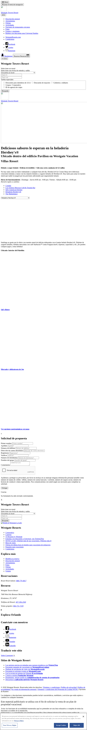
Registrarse (8, 56)
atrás (3, 15)
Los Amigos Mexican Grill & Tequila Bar (20, 188)
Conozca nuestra (19, 675)
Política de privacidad (69, 687)
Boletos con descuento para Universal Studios (21, 33)
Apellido (4, 446)
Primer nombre (6, 443)
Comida (8, 186)
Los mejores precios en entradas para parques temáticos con (31, 665)
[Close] (83, 716)
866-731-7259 (18, 606)
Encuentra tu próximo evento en (23, 671)
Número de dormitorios (9, 458)
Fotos (7, 29)
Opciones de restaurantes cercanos (17, 27)
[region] (43, 721)
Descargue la (24, 680)
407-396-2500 (21, 602)
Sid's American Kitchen (13, 190)
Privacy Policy (19, 721)
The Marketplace (11, 194)
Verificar (4, 455)
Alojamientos (10, 21)
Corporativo (9, 533)
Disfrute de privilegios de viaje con (25, 669)
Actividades (9, 25)
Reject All (77, 725)
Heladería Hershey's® (13, 192)
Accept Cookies (61, 725)
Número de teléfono (8, 448)
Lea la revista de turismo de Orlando (24, 673)
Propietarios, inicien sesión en (32, 677)
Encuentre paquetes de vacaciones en (27, 667)
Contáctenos (9, 39)
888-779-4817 (21, 581)
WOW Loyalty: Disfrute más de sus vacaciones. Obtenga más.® (28, 541)
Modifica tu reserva (12, 559)
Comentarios (5, 465)
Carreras (8, 535)
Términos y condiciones (51, 687)
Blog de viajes (10, 543)
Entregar (4, 488)
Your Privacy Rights (9, 725)
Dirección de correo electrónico (12, 451)
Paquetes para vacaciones (14, 547)
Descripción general (12, 19)
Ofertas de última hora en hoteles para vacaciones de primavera (27, 545)
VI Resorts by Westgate (13, 537)
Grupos (8, 571)
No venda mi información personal (24, 689)
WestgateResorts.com (13, 37)
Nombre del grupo (7, 460)
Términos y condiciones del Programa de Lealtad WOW (57, 689)
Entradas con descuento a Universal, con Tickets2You (24, 539)
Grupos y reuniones (12, 31)
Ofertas (8, 23)
